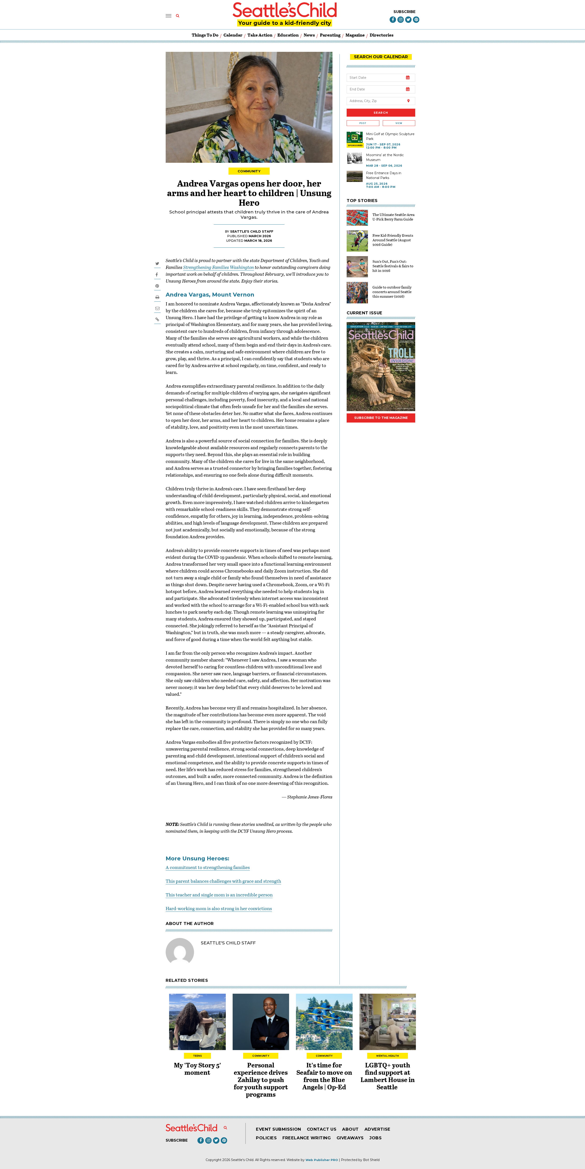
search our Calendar (381, 56)
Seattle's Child (242, 1160)
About (350, 1129)
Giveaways (350, 1137)
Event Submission (278, 1129)
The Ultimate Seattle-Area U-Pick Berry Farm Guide (393, 217)
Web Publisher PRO (322, 1160)
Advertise (377, 1129)
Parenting (330, 35)
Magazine (355, 35)
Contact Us (321, 1129)
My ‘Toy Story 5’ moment (197, 1068)
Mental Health (387, 1055)
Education (288, 35)
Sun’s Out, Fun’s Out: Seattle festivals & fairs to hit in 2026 (392, 266)
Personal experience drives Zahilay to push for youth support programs (261, 1079)
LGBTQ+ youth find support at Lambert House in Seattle (388, 1075)
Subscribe (404, 12)
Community (249, 171)
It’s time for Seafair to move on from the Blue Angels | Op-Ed (324, 1075)
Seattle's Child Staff (251, 231)
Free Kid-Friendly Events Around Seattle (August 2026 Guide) (392, 240)
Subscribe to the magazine (381, 418)
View (399, 123)
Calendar (232, 35)
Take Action (259, 35)
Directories (382, 35)
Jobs (375, 1137)
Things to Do (205, 35)
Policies (266, 1137)
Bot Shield (371, 1160)
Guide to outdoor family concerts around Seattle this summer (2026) (392, 291)
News (309, 35)
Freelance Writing (306, 1137)
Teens (197, 1055)
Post (362, 123)
